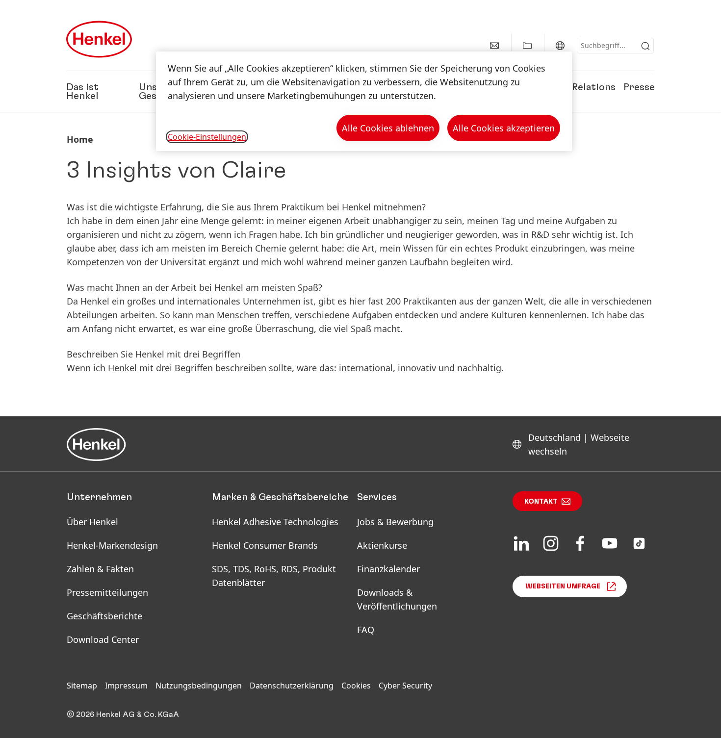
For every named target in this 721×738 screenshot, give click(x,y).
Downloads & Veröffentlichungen (397, 599)
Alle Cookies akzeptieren (504, 128)
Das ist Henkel (82, 92)
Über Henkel (92, 522)
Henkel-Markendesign (112, 545)
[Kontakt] (494, 45)
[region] (364, 101)
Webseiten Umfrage (562, 586)
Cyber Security (405, 685)
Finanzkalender (388, 569)
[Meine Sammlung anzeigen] (527, 45)
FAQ (365, 630)
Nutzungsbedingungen (198, 685)
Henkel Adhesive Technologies (275, 522)
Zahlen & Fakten (100, 569)
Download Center (103, 639)
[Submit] (645, 46)
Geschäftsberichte (104, 616)
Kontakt (541, 501)
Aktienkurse (382, 545)
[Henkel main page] (99, 39)
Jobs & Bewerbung (395, 522)
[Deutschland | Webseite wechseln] (560, 45)
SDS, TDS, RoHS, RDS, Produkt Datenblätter (274, 575)
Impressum (126, 685)
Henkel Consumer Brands (265, 545)
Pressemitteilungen (107, 592)
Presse (639, 87)
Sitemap (82, 685)
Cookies (356, 685)
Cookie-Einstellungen (207, 136)
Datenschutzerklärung (292, 685)
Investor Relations (573, 87)
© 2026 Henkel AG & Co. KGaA (123, 714)
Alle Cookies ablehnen (388, 128)
